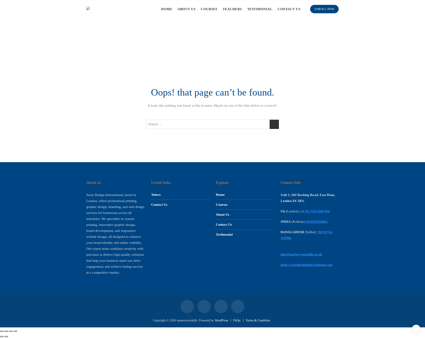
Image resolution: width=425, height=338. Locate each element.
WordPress (221, 320)
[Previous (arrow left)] (2, 336)
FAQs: (237, 320)
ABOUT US (186, 9)
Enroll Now (324, 9)
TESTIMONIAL (259, 9)
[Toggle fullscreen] (6, 331)
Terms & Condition (258, 320)
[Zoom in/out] (2, 331)
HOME (166, 9)
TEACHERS (232, 9)
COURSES (209, 9)
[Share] (10, 331)
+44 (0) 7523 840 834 (314, 211)
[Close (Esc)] (15, 331)
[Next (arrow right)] (6, 336)
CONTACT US (289, 9)
